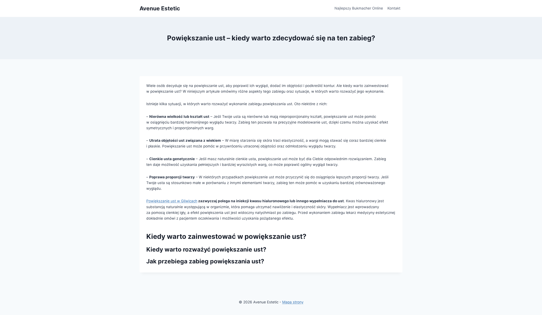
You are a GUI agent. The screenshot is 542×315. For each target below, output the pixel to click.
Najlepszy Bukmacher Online (359, 8)
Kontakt (393, 8)
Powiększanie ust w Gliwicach (171, 201)
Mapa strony (292, 302)
